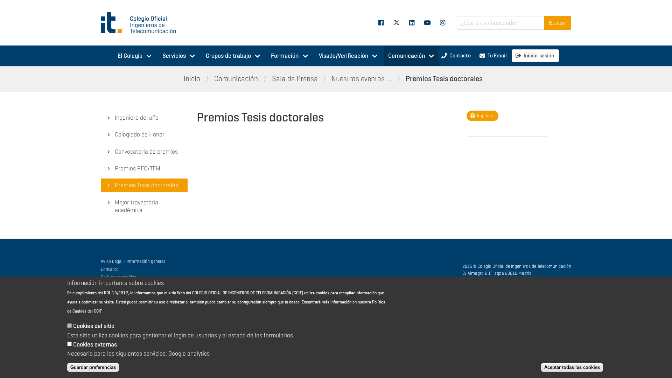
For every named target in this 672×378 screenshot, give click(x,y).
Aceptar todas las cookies (572, 367)
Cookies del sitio (93, 326)
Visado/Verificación (343, 55)
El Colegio (130, 55)
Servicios (174, 55)
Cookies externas (95, 344)
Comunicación (406, 55)
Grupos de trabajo (228, 55)
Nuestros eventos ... (361, 78)
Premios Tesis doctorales (444, 78)
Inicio (192, 78)
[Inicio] (141, 22)
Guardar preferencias (93, 367)
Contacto (110, 269)
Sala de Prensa (295, 78)
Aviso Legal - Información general (133, 261)
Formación (285, 55)
